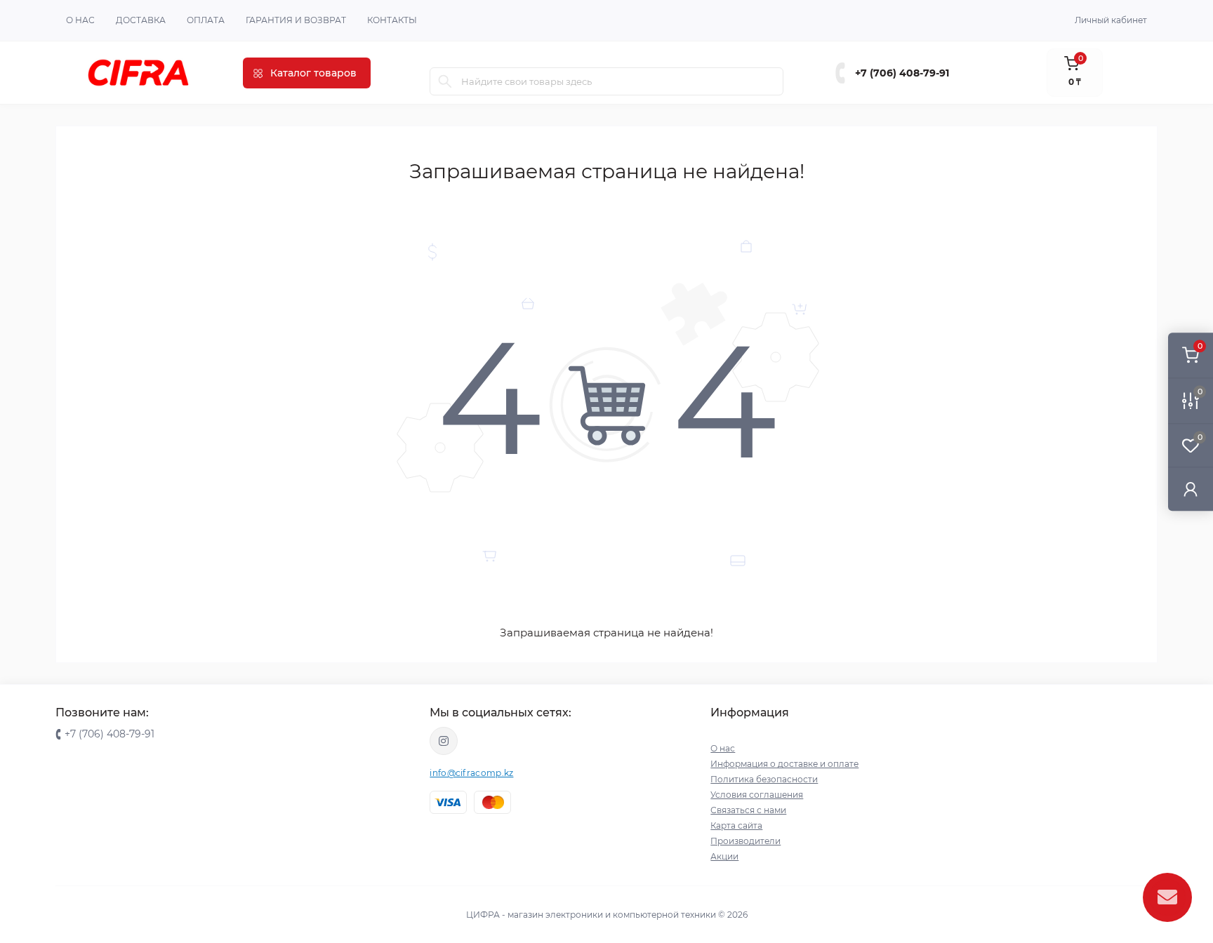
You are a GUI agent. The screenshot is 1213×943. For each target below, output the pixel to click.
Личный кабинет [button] (1111, 20)
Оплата (206, 20)
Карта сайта (736, 825)
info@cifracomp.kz (471, 773)
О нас (80, 20)
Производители (745, 841)
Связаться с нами (748, 810)
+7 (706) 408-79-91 (902, 73)
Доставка (141, 20)
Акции (724, 856)
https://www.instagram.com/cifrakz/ (444, 741)
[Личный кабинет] (1190, 489)
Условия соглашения (756, 794)
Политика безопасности (764, 779)
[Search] (445, 81)
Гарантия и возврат (296, 20)
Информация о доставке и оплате (784, 763)
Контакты (392, 20)
